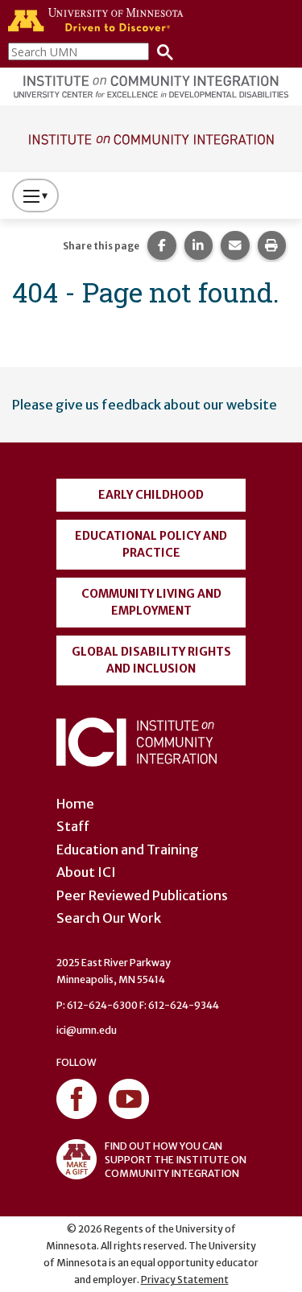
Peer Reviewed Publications (142, 895)
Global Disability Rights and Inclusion (151, 660)
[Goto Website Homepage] (151, 138)
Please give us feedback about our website (144, 405)
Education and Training (127, 849)
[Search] (161, 51)
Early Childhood (151, 495)
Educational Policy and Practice (151, 544)
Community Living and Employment (151, 602)
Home (75, 804)
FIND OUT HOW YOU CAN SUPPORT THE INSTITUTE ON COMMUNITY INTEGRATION (175, 1159)
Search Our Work (108, 918)
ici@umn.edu (86, 1030)
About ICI (86, 872)
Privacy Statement (185, 1279)
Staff (72, 826)
